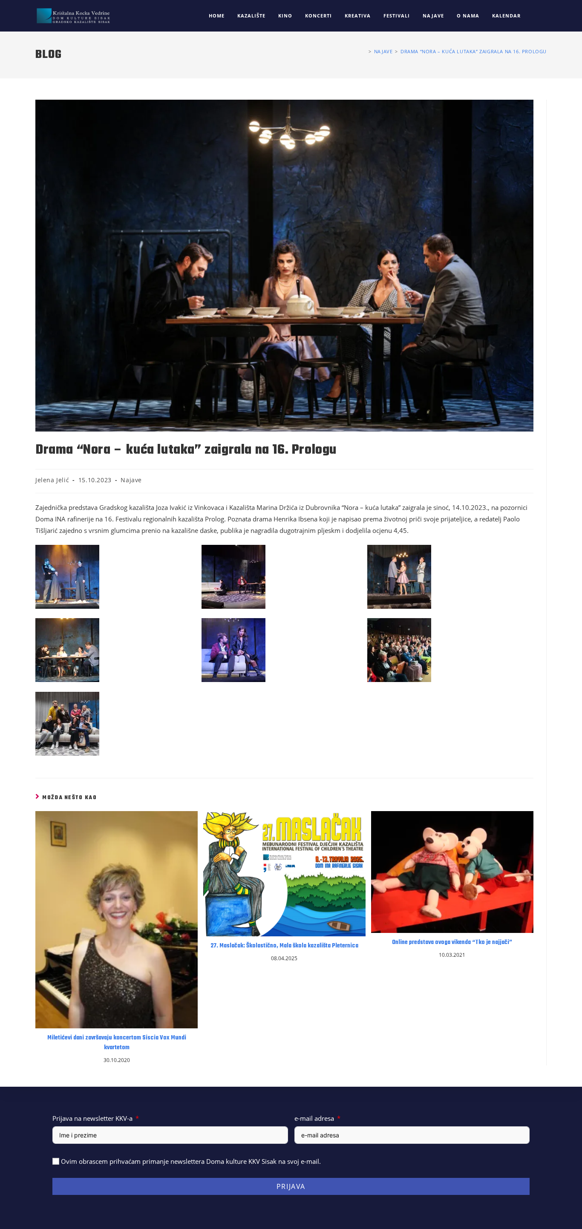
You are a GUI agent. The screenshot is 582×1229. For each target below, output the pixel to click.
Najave (131, 480)
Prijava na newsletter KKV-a (92, 1118)
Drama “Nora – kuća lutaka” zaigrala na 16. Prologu (473, 51)
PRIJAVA (291, 1186)
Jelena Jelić (52, 480)
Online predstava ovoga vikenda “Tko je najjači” (452, 942)
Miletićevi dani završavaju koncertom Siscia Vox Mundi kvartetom (116, 1042)
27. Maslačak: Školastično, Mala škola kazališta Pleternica (284, 946)
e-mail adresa (314, 1118)
